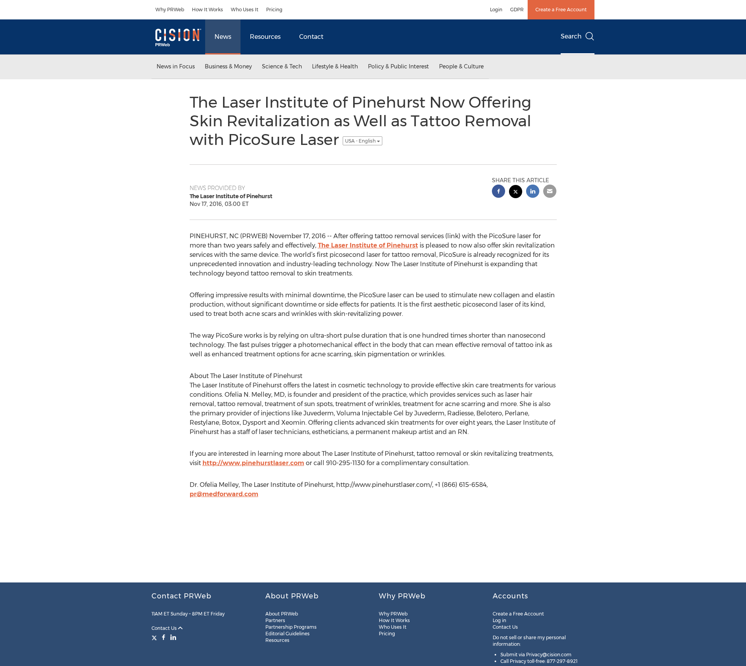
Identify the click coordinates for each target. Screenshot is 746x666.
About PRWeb (281, 614)
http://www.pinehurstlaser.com (253, 463)
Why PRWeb (169, 9)
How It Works (207, 9)
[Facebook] (163, 637)
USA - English (361, 141)
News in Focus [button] (176, 66)
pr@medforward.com (224, 494)
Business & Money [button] (228, 66)
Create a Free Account (561, 9)
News (222, 36)
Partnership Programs (291, 627)
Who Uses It (244, 9)
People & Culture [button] (461, 66)
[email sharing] (549, 192)
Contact (311, 36)
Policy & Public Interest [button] (398, 66)
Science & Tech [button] (282, 66)
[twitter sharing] (515, 192)
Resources (265, 36)
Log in (499, 620)
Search (571, 36)
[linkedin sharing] (532, 192)
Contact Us (165, 628)
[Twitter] (155, 637)
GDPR (517, 9)
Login (496, 9)
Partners (275, 620)
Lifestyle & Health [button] (335, 66)
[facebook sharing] (498, 192)
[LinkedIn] (173, 637)
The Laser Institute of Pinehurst (368, 245)
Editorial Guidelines (287, 633)
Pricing (274, 9)
